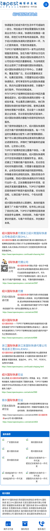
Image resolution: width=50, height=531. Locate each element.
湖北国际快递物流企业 (36, 514)
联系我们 (42, 529)
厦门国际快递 (28, 505)
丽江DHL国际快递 (14, 502)
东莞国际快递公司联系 (18, 508)
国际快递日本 (20, 514)
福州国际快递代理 (28, 511)
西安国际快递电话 (26, 500)
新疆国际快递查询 (14, 505)
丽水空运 (12, 400)
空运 (12, 374)
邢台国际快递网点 (12, 511)
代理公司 (15, 262)
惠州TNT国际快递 (10, 500)
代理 (12, 291)
